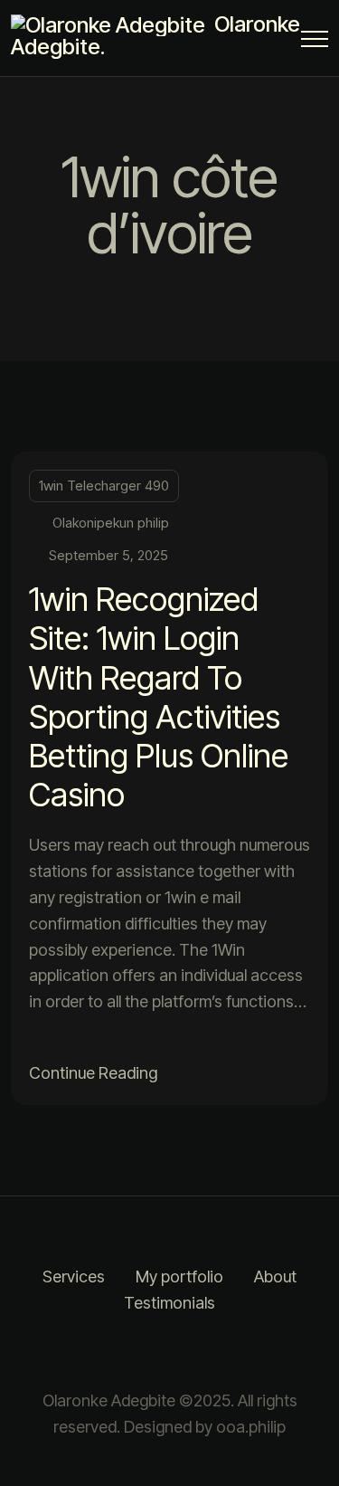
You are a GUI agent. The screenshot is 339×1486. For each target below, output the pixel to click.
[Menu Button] (314, 42)
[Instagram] (147, 1352)
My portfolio (179, 1276)
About (275, 1276)
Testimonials (169, 1302)
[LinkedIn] (192, 1352)
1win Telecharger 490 (104, 485)
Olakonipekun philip (110, 522)
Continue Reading (93, 1072)
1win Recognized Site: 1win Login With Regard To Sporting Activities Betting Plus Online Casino (158, 696)
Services (73, 1276)
